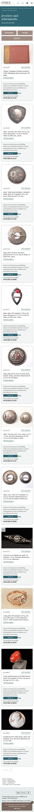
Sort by (17, 38)
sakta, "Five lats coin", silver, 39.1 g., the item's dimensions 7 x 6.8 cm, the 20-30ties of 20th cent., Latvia (16, 134)
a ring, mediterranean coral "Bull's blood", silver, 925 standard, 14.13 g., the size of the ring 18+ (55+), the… (16, 678)
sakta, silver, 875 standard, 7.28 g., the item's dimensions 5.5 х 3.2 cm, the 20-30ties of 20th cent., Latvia (16, 315)
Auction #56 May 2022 (25, 8)
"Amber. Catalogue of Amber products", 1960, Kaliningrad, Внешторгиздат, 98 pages (16, 73)
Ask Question (25, 67)
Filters (25, 33)
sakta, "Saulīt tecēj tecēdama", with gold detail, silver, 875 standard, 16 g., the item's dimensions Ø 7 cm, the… (16, 194)
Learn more (17, 808)
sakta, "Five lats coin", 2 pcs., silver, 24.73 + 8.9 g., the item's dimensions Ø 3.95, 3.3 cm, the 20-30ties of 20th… (17, 436)
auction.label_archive (12, 8)
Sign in (10, 93)
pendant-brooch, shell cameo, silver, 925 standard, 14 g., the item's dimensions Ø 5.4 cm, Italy (16, 739)
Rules (19, 93)
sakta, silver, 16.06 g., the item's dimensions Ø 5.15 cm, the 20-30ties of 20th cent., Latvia (16, 255)
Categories (9, 33)
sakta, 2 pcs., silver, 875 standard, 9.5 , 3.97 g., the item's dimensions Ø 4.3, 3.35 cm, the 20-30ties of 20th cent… (16, 497)
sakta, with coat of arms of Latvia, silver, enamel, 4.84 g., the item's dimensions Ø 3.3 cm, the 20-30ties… (16, 376)
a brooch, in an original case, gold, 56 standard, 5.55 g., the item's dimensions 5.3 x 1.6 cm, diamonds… (16, 557)
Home (3, 8)
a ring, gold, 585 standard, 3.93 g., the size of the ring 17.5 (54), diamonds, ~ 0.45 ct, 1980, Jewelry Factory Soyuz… (16, 618)
